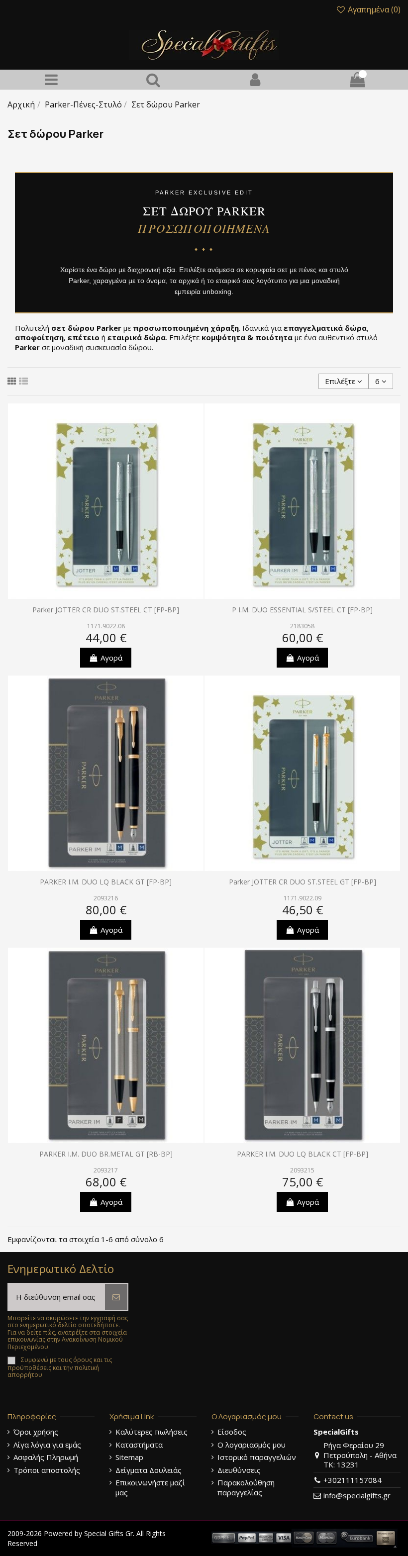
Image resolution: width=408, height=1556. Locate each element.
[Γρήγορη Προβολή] (196, 454)
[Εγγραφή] (116, 1297)
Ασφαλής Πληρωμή (45, 1457)
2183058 (302, 626)
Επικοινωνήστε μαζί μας (150, 1487)
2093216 (106, 898)
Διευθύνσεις (239, 1470)
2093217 (106, 1170)
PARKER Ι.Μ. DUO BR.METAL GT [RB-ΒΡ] (106, 1154)
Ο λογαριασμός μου (251, 1445)
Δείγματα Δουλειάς (148, 1470)
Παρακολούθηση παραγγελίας (246, 1487)
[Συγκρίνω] (196, 436)
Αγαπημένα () (373, 9)
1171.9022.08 (106, 626)
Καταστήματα (139, 1445)
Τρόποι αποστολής (46, 1470)
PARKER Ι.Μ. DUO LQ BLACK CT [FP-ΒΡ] (302, 1154)
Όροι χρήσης (35, 1432)
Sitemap (129, 1457)
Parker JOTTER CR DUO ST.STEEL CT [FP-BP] (105, 609)
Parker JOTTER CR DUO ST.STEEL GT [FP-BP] (302, 881)
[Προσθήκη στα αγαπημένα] (196, 418)
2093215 (302, 1170)
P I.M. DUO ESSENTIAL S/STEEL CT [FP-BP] (302, 609)
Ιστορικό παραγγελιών (256, 1457)
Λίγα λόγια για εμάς (47, 1445)
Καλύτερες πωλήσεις (151, 1432)
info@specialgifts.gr (357, 1495)
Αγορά (111, 658)
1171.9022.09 (302, 898)
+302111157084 (352, 1480)
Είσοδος (231, 1432)
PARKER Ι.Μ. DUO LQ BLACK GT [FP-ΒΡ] (106, 881)
